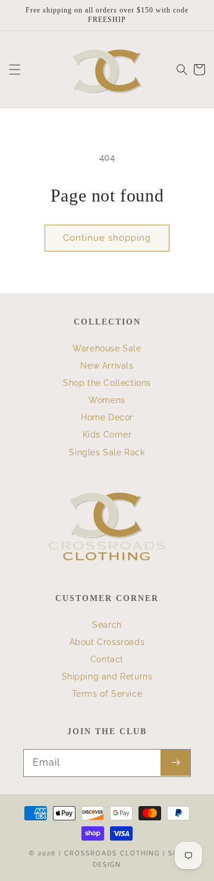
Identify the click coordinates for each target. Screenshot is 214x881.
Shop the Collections (107, 383)
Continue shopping (107, 237)
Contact (107, 659)
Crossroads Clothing (112, 853)
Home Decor (107, 417)
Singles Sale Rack (106, 452)
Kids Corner (107, 434)
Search (107, 625)
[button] (15, 69)
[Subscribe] (175, 763)
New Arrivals (106, 365)
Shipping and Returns (107, 676)
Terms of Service (107, 693)
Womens (107, 400)
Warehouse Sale (107, 348)
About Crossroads (107, 642)
